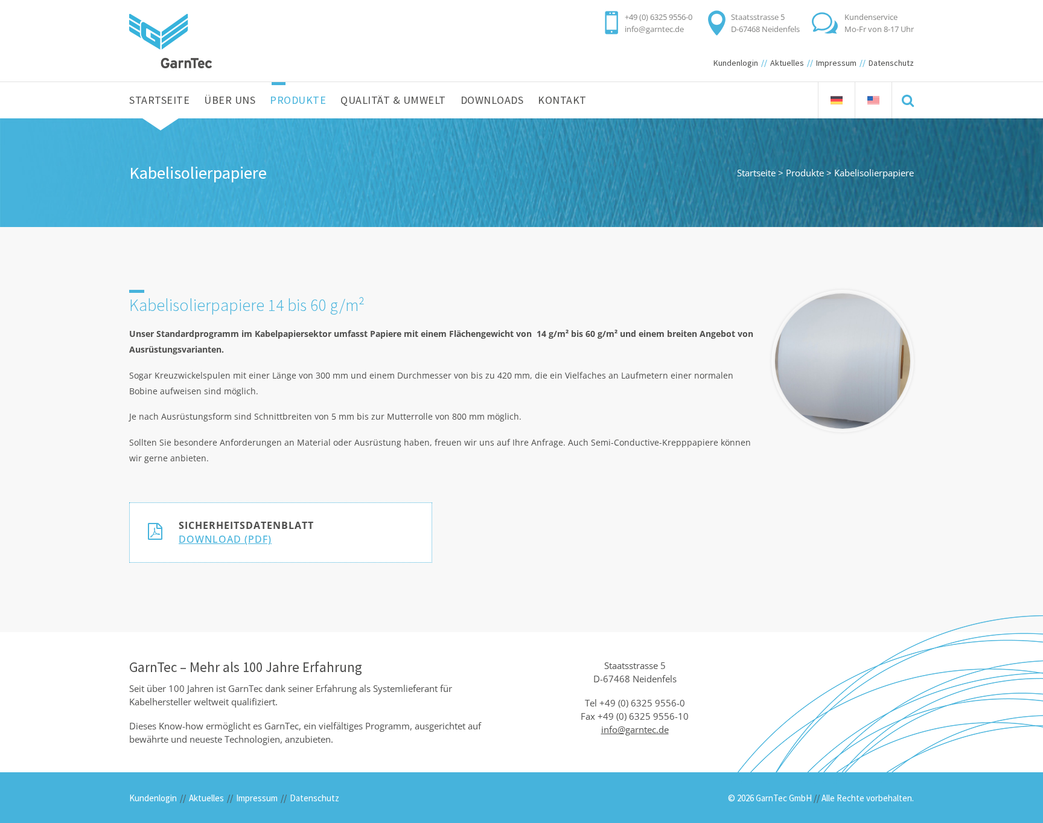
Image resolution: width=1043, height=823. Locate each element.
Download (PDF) (225, 539)
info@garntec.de (654, 29)
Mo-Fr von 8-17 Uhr (879, 29)
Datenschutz (891, 62)
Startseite (756, 173)
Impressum (836, 62)
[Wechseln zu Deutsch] (836, 100)
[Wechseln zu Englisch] (873, 100)
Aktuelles (787, 62)
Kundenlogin (735, 62)
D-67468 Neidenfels (765, 29)
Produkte (805, 173)
